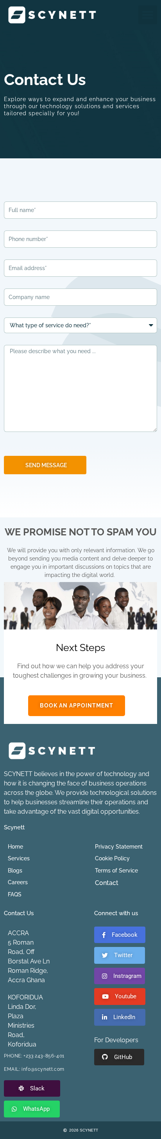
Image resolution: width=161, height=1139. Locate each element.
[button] (147, 14)
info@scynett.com (42, 1069)
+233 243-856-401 (43, 1056)
